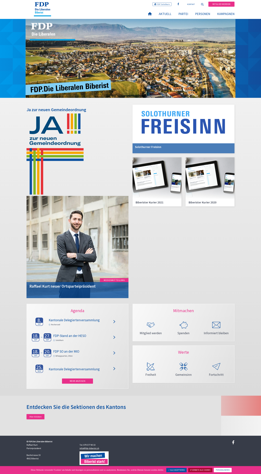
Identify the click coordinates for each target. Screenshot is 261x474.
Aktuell (165, 14)
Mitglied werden (221, 4)
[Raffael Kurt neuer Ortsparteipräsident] (77, 246)
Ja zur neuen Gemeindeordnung (56, 109)
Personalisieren (223, 470)
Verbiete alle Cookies (201, 470)
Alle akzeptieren (177, 470)
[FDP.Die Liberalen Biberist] (43, 5)
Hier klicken (35, 416)
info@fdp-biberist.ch (89, 448)
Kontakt (191, 4)
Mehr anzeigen (77, 381)
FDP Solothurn (163, 4)
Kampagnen (225, 14)
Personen (202, 14)
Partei (183, 14)
